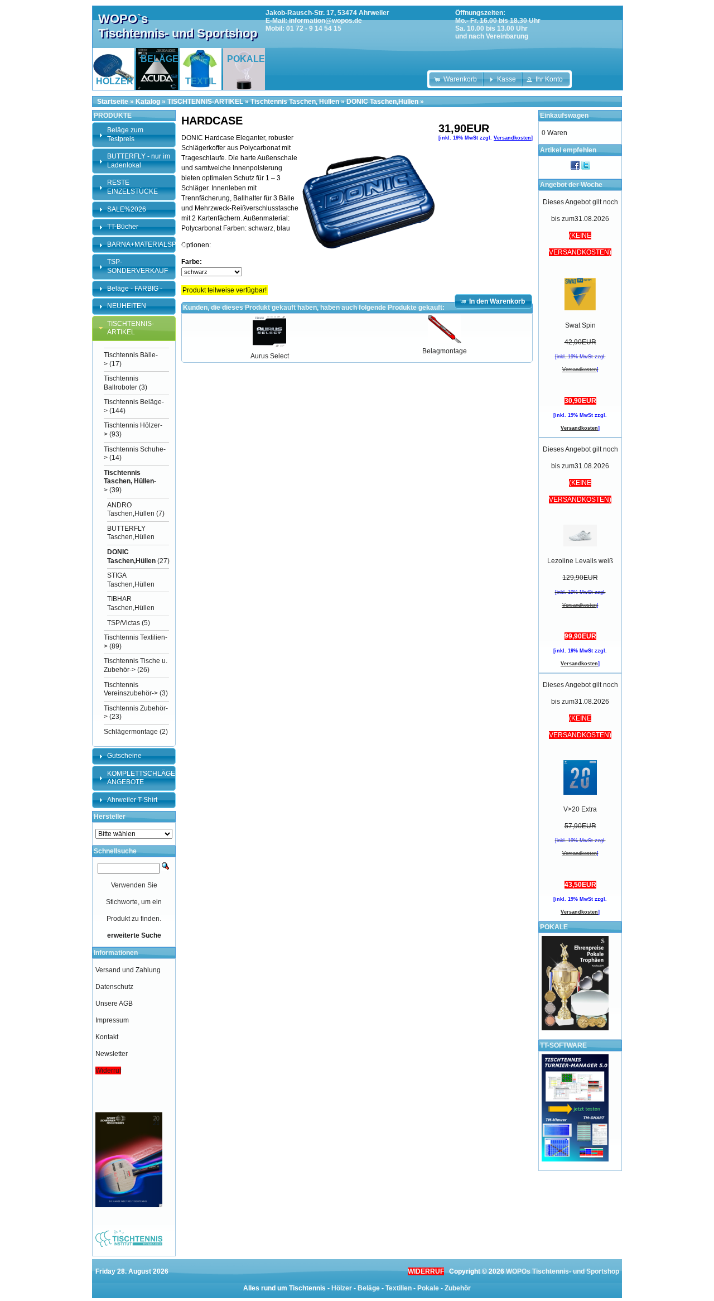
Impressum (112, 1020)
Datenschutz (114, 987)
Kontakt (106, 1037)
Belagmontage (444, 351)
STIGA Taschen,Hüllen (131, 580)
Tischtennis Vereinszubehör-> (131, 689)
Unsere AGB (114, 1003)
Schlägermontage (131, 732)
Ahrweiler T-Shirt (132, 800)
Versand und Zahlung (128, 970)
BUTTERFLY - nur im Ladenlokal (138, 160)
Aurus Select (269, 356)
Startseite (112, 101)
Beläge (369, 1288)
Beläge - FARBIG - (134, 288)
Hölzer (341, 1288)
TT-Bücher (122, 227)
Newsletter (111, 1054)
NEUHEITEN (126, 306)
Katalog (148, 101)
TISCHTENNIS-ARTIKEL (205, 101)
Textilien (398, 1288)
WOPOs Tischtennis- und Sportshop (562, 1271)
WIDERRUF (426, 1271)
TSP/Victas (123, 623)
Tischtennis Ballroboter (121, 383)
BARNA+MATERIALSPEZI (146, 244)
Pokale (428, 1288)
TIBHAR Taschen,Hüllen (131, 603)
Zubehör (458, 1288)
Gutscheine (124, 756)
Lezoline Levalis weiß (580, 561)
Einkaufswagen (564, 115)
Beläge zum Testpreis (125, 134)
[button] (456, 79)
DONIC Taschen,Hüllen (382, 101)
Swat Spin (580, 325)
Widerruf (108, 1070)
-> (130, 481)
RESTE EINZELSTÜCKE (132, 187)
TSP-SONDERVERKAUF (137, 266)
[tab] (134, 134)
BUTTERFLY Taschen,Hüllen (131, 533)
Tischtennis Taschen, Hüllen (294, 101)
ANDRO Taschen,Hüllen (131, 509)
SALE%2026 (126, 209)
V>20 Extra (580, 809)
